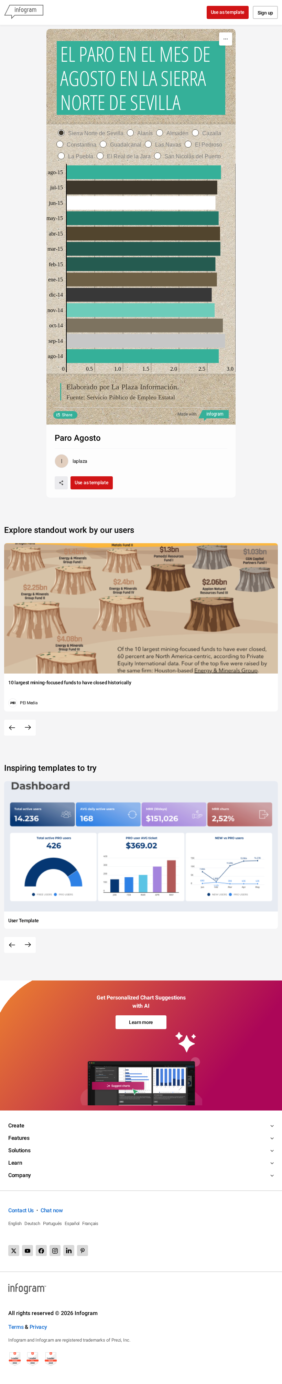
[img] (144, 172)
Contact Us (21, 1210)
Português (52, 1223)
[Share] (61, 482)
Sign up (265, 13)
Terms (16, 1327)
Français (90, 1223)
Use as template (228, 12)
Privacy (38, 1327)
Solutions (19, 1150)
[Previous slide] (12, 727)
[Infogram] (23, 12)
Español (72, 1223)
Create (16, 1125)
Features (19, 1138)
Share (67, 414)
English (15, 1223)
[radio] (92, 133)
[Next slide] (27, 727)
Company (19, 1175)
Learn (15, 1162)
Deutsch (32, 1223)
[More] (225, 39)
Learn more (141, 1022)
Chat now (52, 1210)
